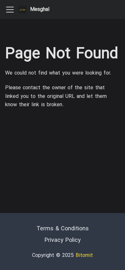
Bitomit (84, 255)
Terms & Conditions (63, 229)
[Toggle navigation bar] (10, 9)
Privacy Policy (63, 240)
